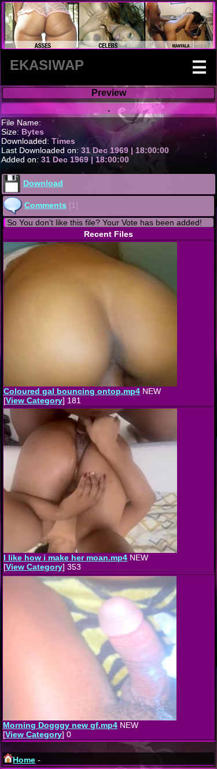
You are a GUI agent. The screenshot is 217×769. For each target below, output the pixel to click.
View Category (34, 400)
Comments (45, 205)
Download (43, 183)
